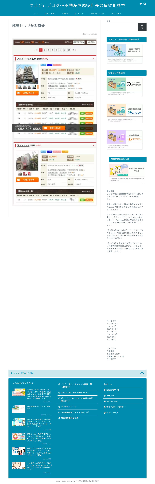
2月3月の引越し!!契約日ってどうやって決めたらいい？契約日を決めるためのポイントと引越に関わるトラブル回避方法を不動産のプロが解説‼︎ (125, 234)
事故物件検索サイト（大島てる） (75, 412)
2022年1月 (111, 326)
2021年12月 (112, 329)
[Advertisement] (127, 281)
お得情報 (110, 351)
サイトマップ (116, 14)
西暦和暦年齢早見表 (69, 418)
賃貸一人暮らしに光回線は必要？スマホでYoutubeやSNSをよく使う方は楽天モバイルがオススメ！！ (125, 207)
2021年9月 (111, 337)
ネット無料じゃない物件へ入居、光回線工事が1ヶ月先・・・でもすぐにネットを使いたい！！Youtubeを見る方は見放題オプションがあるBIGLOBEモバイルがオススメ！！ (125, 220)
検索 (108, 21)
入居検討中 (111, 359)
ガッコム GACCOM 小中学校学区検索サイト (77, 399)
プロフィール (79, 14)
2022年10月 (112, 323)
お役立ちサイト (50, 14)
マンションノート (68, 406)
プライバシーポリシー (97, 14)
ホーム (36, 14)
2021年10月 (112, 334)
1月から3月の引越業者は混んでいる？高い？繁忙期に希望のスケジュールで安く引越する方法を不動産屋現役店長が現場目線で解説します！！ (125, 247)
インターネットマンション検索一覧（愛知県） (76, 385)
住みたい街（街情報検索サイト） (75, 392)
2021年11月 (112, 331)
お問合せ (65, 14)
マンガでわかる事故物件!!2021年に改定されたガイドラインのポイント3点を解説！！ (125, 197)
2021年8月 (111, 339)
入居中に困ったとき (115, 356)
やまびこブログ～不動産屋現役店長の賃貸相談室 (77, 5)
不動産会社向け (113, 353)
